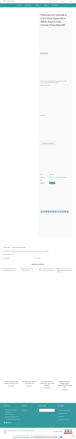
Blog (47, 5)
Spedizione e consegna (63, 419)
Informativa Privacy (62, 413)
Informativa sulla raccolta (21, 437)
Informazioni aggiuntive (19, 247)
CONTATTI (56, 5)
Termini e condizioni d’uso (64, 410)
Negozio (28, 5)
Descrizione (6, 247)
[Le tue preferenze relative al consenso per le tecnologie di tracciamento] (73, 436)
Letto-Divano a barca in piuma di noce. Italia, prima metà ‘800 (47, 383)
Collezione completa (53, 177)
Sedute (65, 177)
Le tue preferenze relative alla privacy (44, 437)
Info (38, 5)
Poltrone (61, 177)
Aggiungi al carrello (48, 143)
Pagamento (61, 416)
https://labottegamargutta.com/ (12, 419)
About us (25, 410)
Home (20, 5)
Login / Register (53, 1)
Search (62, 1)
